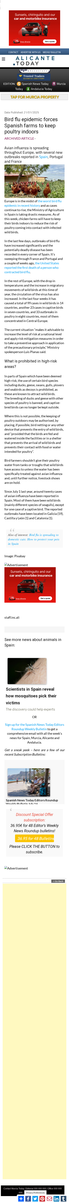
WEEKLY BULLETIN (52, 52)
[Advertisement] (34, 1031)
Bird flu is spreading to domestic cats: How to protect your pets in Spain (33, 539)
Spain (43, 156)
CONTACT (13, 52)
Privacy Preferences (35, 1192)
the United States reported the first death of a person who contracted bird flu (31, 267)
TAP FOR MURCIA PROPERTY (34, 97)
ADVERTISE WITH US (30, 52)
